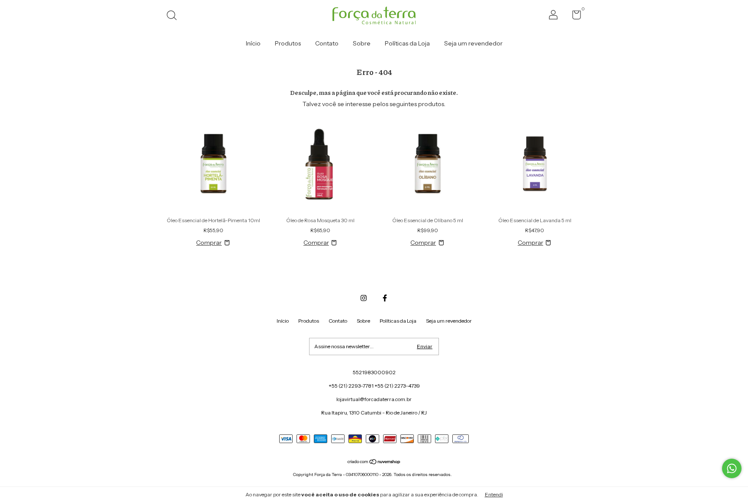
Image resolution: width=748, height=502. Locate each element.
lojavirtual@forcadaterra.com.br (374, 399)
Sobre (362, 43)
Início (253, 43)
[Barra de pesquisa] (174, 16)
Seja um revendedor (473, 43)
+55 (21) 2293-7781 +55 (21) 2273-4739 (374, 385)
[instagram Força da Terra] (363, 298)
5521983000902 (374, 372)
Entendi (494, 494)
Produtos (288, 43)
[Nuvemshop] (374, 462)
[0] (573, 16)
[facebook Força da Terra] (384, 298)
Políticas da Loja (407, 43)
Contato (327, 43)
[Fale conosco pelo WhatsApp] (732, 468)
